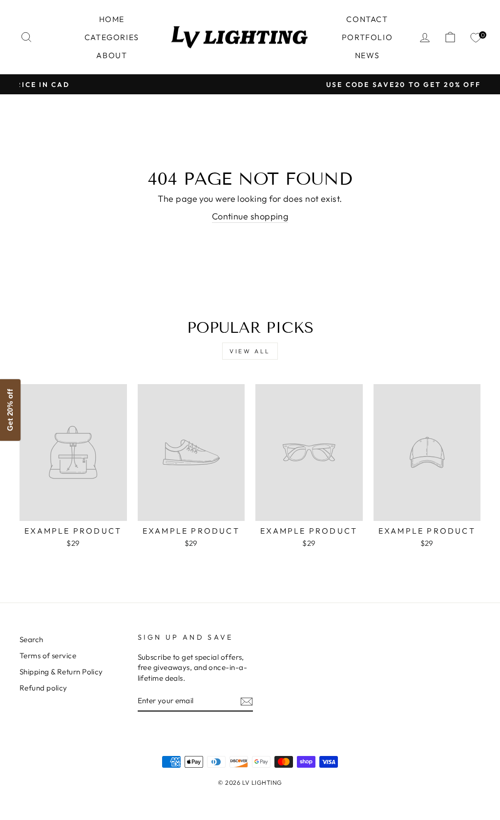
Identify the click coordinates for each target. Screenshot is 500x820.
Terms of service (48, 655)
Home (112, 19)
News (367, 55)
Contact (367, 19)
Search (31, 639)
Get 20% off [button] (10, 410)
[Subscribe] (246, 701)
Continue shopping (250, 216)
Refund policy (43, 687)
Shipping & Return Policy (61, 671)
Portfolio (367, 37)
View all (250, 351)
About (111, 55)
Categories (111, 37)
